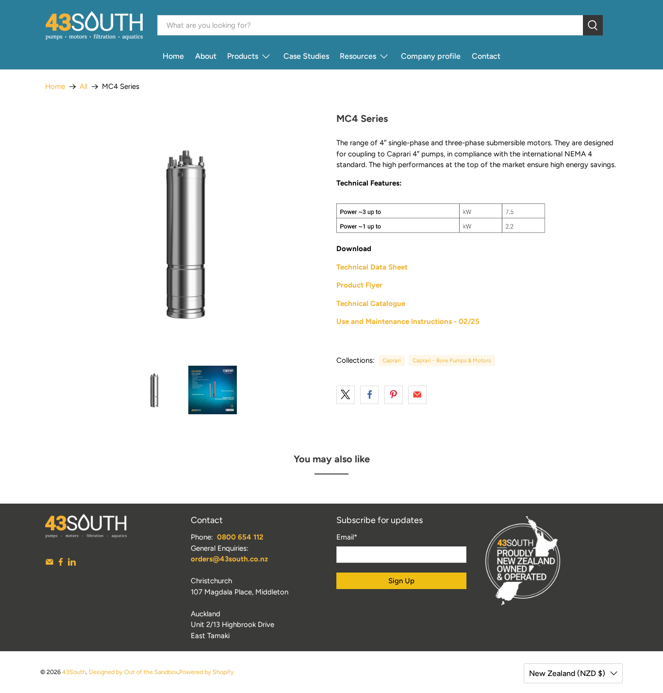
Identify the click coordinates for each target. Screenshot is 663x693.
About (205, 56)
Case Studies (306, 56)
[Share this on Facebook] (369, 395)
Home (173, 56)
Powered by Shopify (206, 672)
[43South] (94, 25)
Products (242, 56)
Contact (486, 56)
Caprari (391, 360)
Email (346, 537)
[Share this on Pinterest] (393, 395)
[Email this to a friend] (417, 395)
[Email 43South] (49, 563)
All (83, 86)
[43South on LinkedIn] (71, 563)
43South (74, 672)
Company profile (431, 56)
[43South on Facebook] (60, 563)
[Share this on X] (345, 395)
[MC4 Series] (186, 234)
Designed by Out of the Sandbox (133, 672)
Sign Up (401, 580)
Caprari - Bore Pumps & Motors (452, 360)
